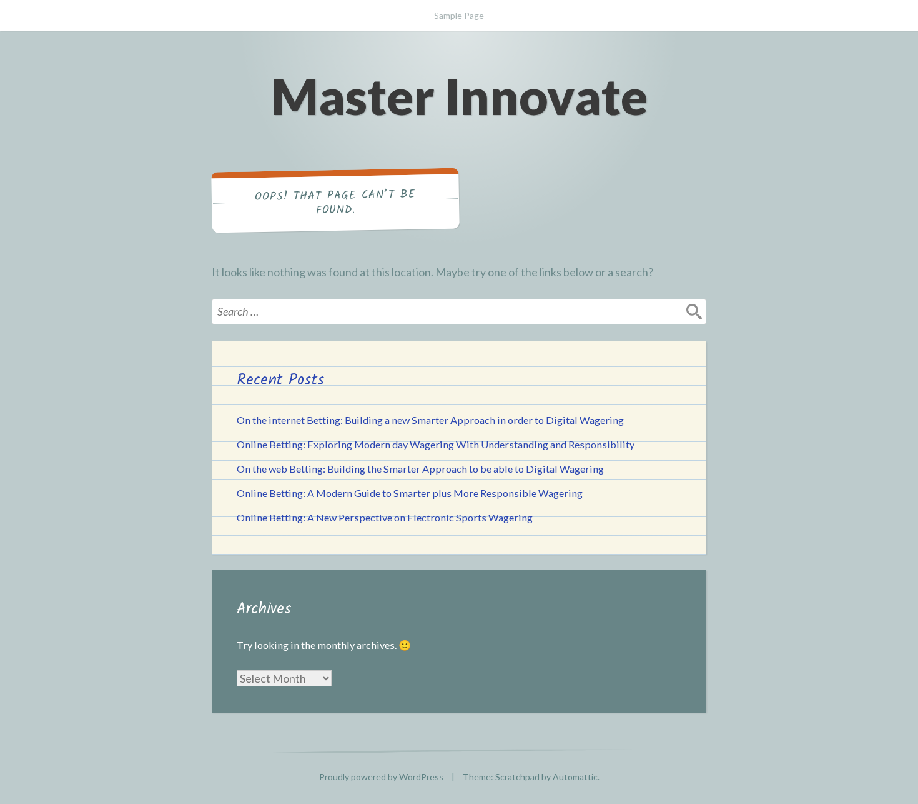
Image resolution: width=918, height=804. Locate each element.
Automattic (575, 776)
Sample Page (459, 15)
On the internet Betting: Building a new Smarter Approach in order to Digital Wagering (430, 420)
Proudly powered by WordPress (381, 776)
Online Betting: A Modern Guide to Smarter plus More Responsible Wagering (410, 493)
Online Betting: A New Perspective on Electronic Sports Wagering (385, 517)
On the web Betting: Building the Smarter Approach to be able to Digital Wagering (420, 469)
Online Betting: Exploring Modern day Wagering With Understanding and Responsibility (435, 444)
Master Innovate (459, 96)
